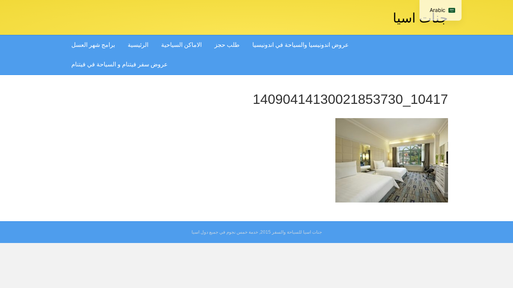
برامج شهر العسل (93, 45)
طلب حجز (227, 45)
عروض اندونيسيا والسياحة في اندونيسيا (300, 45)
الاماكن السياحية (181, 45)
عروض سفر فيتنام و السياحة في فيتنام (119, 64)
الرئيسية (138, 45)
